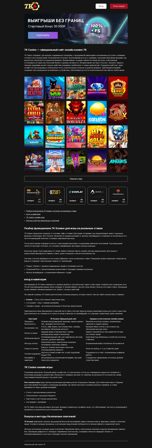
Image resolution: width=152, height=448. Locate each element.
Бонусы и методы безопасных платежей (42, 221)
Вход (101, 6)
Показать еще (76, 179)
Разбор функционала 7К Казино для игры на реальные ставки (51, 211)
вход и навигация (33, 214)
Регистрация (119, 6)
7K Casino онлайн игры (35, 217)
